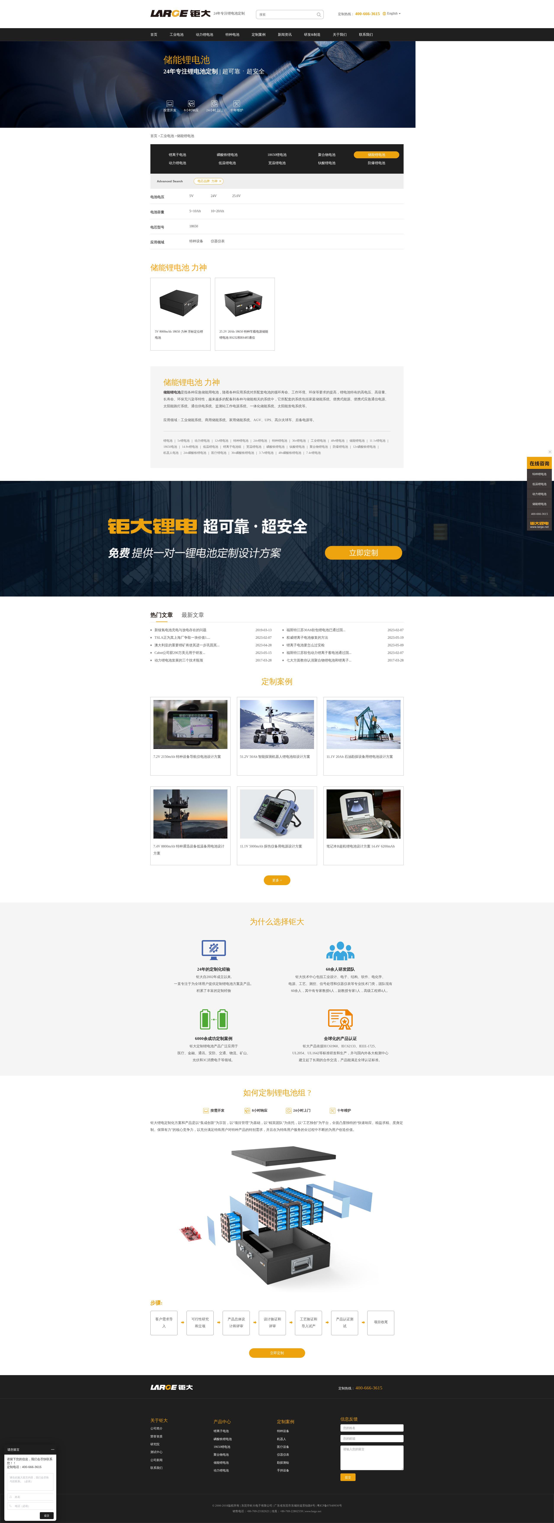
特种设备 (196, 241)
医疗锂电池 (218, 452)
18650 (193, 226)
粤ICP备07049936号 (329, 1505)
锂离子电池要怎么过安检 (306, 645)
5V (191, 196)
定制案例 (259, 34)
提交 (348, 1477)
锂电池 (167, 440)
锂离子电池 (177, 155)
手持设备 (283, 1470)
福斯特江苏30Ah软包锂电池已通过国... (316, 630)
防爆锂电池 (376, 163)
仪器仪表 (218, 241)
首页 (153, 34)
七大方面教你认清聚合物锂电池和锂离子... (319, 660)
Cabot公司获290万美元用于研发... (180, 653)
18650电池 (170, 446)
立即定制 (277, 1353)
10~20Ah (217, 211)
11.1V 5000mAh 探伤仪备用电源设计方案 (271, 846)
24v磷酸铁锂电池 (195, 452)
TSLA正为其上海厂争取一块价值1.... (182, 637)
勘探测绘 (283, 1462)
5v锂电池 (183, 440)
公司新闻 (156, 1460)
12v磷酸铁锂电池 (364, 446)
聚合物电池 (326, 155)
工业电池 (177, 34)
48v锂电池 (338, 440)
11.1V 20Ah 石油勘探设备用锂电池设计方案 (360, 756)
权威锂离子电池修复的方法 (307, 637)
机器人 (281, 1439)
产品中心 (222, 1421)
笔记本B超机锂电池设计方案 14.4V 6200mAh (361, 846)
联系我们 (366, 34)
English (392, 13)
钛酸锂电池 (326, 163)
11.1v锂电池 (377, 440)
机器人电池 (171, 452)
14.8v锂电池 (190, 446)
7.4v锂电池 (313, 452)
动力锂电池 (204, 34)
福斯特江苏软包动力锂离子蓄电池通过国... (319, 653)
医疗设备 (283, 1447)
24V (214, 196)
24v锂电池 (260, 440)
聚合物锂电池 (319, 446)
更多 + (277, 880)
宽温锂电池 (277, 163)
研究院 (154, 1444)
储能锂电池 (185, 136)
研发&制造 (312, 34)
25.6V (236, 196)
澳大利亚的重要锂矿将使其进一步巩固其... (187, 645)
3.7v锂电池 (266, 452)
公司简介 (156, 1428)
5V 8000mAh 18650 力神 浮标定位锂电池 (179, 334)
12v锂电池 (221, 440)
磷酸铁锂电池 (227, 155)
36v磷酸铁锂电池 (242, 452)
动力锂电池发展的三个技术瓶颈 (179, 660)
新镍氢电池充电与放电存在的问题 (180, 630)
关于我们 (340, 34)
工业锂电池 (318, 440)
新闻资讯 (285, 34)
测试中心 (156, 1452)
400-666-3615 (539, 514)
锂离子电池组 (232, 446)
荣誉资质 (156, 1436)
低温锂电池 (227, 163)
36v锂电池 (299, 440)
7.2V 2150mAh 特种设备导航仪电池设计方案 (187, 756)
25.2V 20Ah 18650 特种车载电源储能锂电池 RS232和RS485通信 (243, 334)
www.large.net (313, 1511)
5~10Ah (195, 211)
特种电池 (232, 34)
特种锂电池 (240, 440)
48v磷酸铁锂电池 (290, 452)
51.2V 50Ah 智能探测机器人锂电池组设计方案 (275, 756)
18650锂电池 (277, 155)
